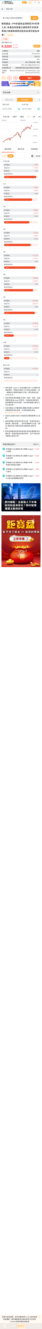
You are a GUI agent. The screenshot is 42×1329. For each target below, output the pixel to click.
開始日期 (5, 104)
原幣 (10, 156)
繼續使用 (21, 1326)
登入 (24, 2)
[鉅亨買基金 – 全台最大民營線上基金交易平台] (7, 2)
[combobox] (20, 18)
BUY (30, 78)
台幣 (4, 156)
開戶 (30, 2)
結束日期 (25, 104)
